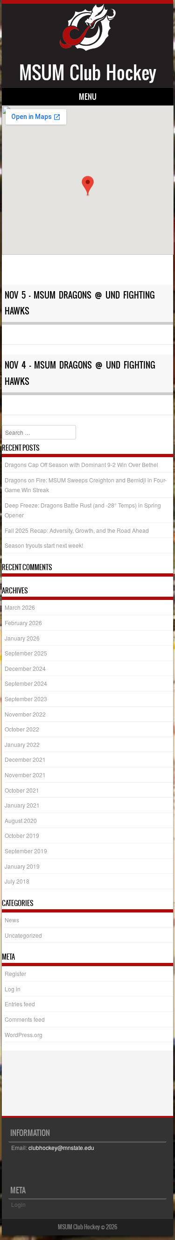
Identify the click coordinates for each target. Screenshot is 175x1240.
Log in (13, 989)
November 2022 (25, 714)
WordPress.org (23, 1034)
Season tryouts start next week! (44, 545)
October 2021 (22, 790)
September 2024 (26, 683)
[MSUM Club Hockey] (88, 48)
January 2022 (22, 744)
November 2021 (25, 775)
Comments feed (25, 1019)
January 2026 (22, 638)
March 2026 (20, 607)
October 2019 (22, 835)
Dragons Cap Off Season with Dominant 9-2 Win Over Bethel (81, 464)
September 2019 (26, 851)
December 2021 (25, 759)
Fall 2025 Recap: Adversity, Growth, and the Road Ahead (77, 530)
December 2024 (25, 668)
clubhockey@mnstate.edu (61, 1147)
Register (15, 973)
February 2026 (23, 623)
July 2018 (17, 881)
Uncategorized (23, 935)
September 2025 (26, 653)
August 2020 (21, 820)
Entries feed (20, 1004)
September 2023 (26, 699)
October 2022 (22, 729)
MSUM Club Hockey (87, 72)
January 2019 (22, 866)
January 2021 (22, 805)
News (12, 920)
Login (18, 1204)
